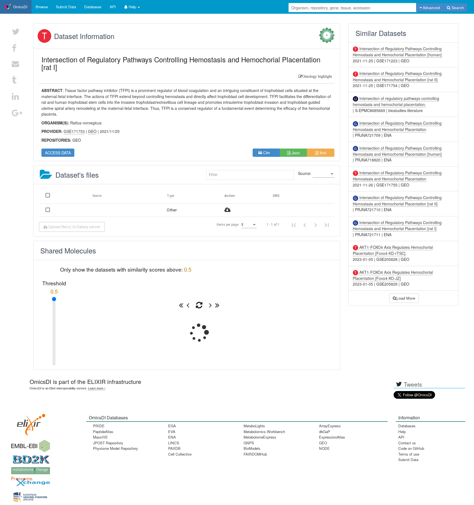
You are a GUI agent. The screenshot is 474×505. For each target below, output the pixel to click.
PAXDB (174, 448)
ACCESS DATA (58, 152)
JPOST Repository (108, 442)
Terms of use (408, 454)
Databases (92, 6)
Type (170, 196)
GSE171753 (74, 131)
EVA (171, 431)
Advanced (431, 7)
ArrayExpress (330, 425)
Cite (268, 152)
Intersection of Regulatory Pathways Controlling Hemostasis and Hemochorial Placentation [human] (397, 51)
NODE (324, 448)
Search (457, 7)
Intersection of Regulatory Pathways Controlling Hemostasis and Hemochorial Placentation (397, 176)
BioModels (252, 448)
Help (402, 431)
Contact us (407, 442)
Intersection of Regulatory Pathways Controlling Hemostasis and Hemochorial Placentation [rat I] (397, 225)
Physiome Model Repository (115, 448)
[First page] (293, 224)
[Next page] (315, 224)
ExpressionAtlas (332, 437)
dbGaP (324, 431)
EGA (172, 425)
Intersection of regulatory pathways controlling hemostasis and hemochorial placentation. (396, 101)
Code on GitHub (411, 448)
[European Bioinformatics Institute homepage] (29, 444)
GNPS (249, 442)
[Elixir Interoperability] (29, 422)
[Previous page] (304, 224)
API (401, 437)
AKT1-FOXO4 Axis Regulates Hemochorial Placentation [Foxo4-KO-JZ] (393, 275)
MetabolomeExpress (260, 437)
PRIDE (99, 425)
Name (97, 196)
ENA (172, 437)
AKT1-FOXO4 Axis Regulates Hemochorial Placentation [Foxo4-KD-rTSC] (393, 250)
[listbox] (323, 174)
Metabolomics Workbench (264, 431)
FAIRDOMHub (255, 454)
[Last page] (326, 224)
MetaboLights (254, 425)
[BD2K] (29, 458)
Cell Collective (179, 454)
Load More (405, 298)
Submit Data (408, 459)
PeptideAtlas (103, 431)
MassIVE (100, 437)
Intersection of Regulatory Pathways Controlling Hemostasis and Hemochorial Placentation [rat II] (397, 76)
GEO (323, 442)
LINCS (173, 442)
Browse (42, 6)
